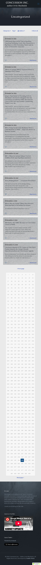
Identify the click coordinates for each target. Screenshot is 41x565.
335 (29, 410)
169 (8, 344)
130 (12, 327)
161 (8, 341)
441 (8, 457)
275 (15, 387)
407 (29, 440)
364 (19, 424)
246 (26, 374)
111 (29, 318)
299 (15, 397)
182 (26, 347)
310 (26, 400)
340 (19, 414)
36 (18, 288)
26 (11, 284)
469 (22, 467)
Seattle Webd (30, 558)
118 (26, 321)
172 (19, 344)
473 (8, 470)
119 (29, 321)
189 (22, 351)
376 (33, 427)
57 (8, 298)
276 (19, 387)
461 (22, 463)
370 (12, 427)
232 (33, 367)
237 (22, 371)
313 (8, 404)
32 (33, 284)
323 (15, 407)
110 (26, 318)
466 (12, 467)
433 (8, 453)
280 (33, 387)
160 (33, 337)
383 (29, 430)
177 (8, 347)
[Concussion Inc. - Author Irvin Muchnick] (20, 4)
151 (29, 334)
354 (12, 420)
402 (12, 440)
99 (15, 314)
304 (33, 397)
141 (22, 331)
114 (12, 321)
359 (29, 420)
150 (26, 334)
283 (15, 390)
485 (26, 473)
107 (15, 318)
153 (8, 337)
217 (8, 364)
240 (33, 371)
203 (15, 357)
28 (18, 284)
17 (8, 281)
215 (29, 361)
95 (29, 311)
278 (26, 387)
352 (33, 417)
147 (15, 334)
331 (15, 410)
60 (19, 298)
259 (15, 381)
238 (26, 371)
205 (22, 357)
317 (22, 404)
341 (22, 414)
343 (29, 414)
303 (29, 397)
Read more (33, 60)
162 (12, 341)
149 (22, 334)
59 (15, 298)
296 (33, 394)
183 (29, 347)
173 (22, 344)
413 (22, 444)
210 (12, 361)
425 (8, 450)
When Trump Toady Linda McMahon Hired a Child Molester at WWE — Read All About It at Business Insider (20, 129)
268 (19, 384)
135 (29, 327)
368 (33, 424)
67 (15, 301)
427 (15, 450)
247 (29, 374)
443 (15, 457)
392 (33, 434)
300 (19, 397)
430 (26, 450)
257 (8, 381)
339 (15, 414)
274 (12, 387)
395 (15, 437)
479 (29, 470)
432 (33, 450)
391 (29, 434)
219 (15, 364)
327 (29, 407)
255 (29, 377)
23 (29, 281)
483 (19, 473)
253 (22, 377)
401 (8, 440)
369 (8, 427)
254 (26, 377)
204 (19, 357)
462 (26, 463)
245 (22, 374)
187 (15, 351)
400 (33, 437)
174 (26, 344)
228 (19, 367)
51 (15, 294)
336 (33, 410)
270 (26, 384)
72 (33, 301)
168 (33, 341)
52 (18, 294)
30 (26, 284)
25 (8, 284)
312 (33, 400)
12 (18, 278)
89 (8, 311)
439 (29, 453)
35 (15, 288)
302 (26, 397)
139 (15, 331)
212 (19, 361)
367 (29, 424)
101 (22, 314)
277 (22, 387)
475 (15, 470)
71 (29, 301)
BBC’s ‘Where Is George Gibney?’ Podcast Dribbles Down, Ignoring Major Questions (18, 157)
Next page (20, 477)
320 (33, 404)
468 (19, 467)
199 (29, 354)
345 (8, 417)
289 (8, 394)
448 (33, 457)
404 (19, 440)
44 (19, 291)
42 (11, 291)
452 (19, 460)
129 (8, 327)
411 (15, 444)
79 (29, 304)
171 (15, 344)
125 (22, 324)
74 (11, 304)
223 (29, 364)
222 (26, 364)
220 (19, 364)
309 (22, 400)
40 (33, 288)
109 (22, 318)
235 (15, 371)
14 (25, 278)
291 (15, 394)
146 (12, 334)
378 (12, 430)
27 (15, 284)
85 (22, 308)
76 (19, 304)
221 (22, 364)
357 (22, 420)
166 (26, 341)
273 (8, 387)
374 (26, 427)
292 (19, 394)
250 (12, 377)
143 (29, 331)
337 (8, 414)
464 (33, 463)
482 (15, 473)
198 (26, 354)
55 (29, 294)
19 (15, 281)
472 (33, 467)
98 (11, 314)
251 (15, 377)
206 (26, 357)
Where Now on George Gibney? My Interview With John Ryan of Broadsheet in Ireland (19, 204)
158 (26, 337)
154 (12, 337)
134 (26, 327)
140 (19, 331)
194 (12, 354)
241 (8, 374)
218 (12, 364)
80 (33, 304)
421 (22, 447)
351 (29, 417)
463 (29, 463)
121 (8, 324)
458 (12, 463)
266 (12, 384)
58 (11, 298)
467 (15, 467)
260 (19, 381)
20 (18, 281)
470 (26, 467)
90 (11, 311)
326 (26, 407)
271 (29, 384)
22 (26, 281)
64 (33, 298)
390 (26, 434)
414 (26, 444)
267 (15, 384)
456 (33, 460)
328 (33, 407)
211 (15, 361)
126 (26, 324)
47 (29, 291)
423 (29, 447)
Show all (35, 31)
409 (8, 444)
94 (26, 311)
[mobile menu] (38, 3)
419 (15, 447)
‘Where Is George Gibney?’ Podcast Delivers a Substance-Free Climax (19, 70)
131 (15, 327)
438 (26, 453)
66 (11, 301)
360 (33, 420)
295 (29, 394)
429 (22, 450)
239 (29, 371)
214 (26, 361)
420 (19, 447)
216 (33, 361)
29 (22, 284)
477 (22, 470)
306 (12, 400)
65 (8, 301)
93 (22, 311)
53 (22, 294)
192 (33, 351)
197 (22, 354)
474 (12, 470)
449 (8, 460)
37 (22, 288)
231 (29, 367)
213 (22, 361)
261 (22, 381)
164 (19, 341)
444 (19, 457)
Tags (13, 31)
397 (22, 437)
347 (15, 417)
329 (8, 410)
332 (19, 410)
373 (22, 427)
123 (15, 324)
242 (12, 374)
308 (19, 400)
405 (22, 440)
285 (22, 390)
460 (19, 463)
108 (19, 318)
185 (8, 351)
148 (19, 334)
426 (12, 450)
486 (29, 473)
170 (12, 344)
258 (12, 381)
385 (8, 434)
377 (8, 430)
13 (22, 278)
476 (19, 470)
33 (8, 288)
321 (8, 407)
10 (11, 278)
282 (12, 390)
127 (29, 324)
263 (29, 381)
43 (15, 291)
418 (12, 447)
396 (19, 437)
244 (19, 374)
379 (15, 430)
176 (33, 344)
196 (19, 354)
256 (33, 377)
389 (22, 434)
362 (12, 424)
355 (15, 420)
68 (19, 301)
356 (19, 420)
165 (22, 341)
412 (19, 444)
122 (12, 324)
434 (12, 453)
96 (33, 311)
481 (12, 473)
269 (22, 384)
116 (19, 321)
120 (33, 321)
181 (22, 347)
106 (12, 318)
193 (8, 354)
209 (8, 361)
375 (29, 427)
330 (12, 410)
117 (22, 321)
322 (12, 407)
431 (29, 450)
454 (26, 460)
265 (8, 384)
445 (22, 457)
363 (15, 424)
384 (33, 430)
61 (22, 298)
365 (22, 424)
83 (15, 308)
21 (22, 281)
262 (26, 381)
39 (29, 288)
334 (26, 410)
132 (19, 327)
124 (19, 324)
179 (15, 347)
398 (26, 437)
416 (33, 444)
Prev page (21, 268)
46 (26, 291)
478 (26, 470)
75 (15, 304)
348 (19, 417)
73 (8, 304)
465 (8, 467)
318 (26, 404)
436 (19, 453)
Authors (21, 31)
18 (11, 281)
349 (22, 417)
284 (19, 390)
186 (12, 351)
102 (26, 314)
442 (12, 457)
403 (15, 440)
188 (19, 351)
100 (19, 314)
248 (33, 374)
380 (19, 430)
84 (19, 308)
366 (26, 424)
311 (29, 400)
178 (12, 347)
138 (12, 331)
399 (29, 437)
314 (12, 404)
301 (22, 397)
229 (22, 367)
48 (33, 291)
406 (26, 440)
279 (29, 387)
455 (29, 460)
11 (15, 278)
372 (19, 427)
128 (33, 324)
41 (8, 291)
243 (15, 374)
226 (12, 367)
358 (26, 420)
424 (33, 447)
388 (19, 434)
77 (22, 304)
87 (29, 308)
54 (26, 294)
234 (12, 371)
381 (22, 430)
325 (22, 407)
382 (26, 430)
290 (12, 394)
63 (29, 298)
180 (19, 347)
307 (15, 400)
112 (33, 318)
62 (26, 298)
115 (15, 321)
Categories (6, 31)
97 (8, 314)
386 (12, 434)
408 (33, 440)
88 (33, 308)
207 (29, 357)
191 (29, 351)
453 (22, 460)
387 (15, 434)
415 (29, 444)
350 (26, 417)
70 (26, 301)
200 (33, 354)
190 (26, 351)
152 (33, 334)
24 (33, 281)
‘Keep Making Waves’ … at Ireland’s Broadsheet (20, 180)
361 (8, 424)
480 (33, 470)
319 (29, 404)
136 (33, 327)
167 (29, 341)
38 (26, 288)
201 (8, 357)
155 (15, 337)
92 (18, 311)
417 (8, 447)
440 (33, 453)
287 (29, 390)
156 (19, 337)
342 (26, 414)
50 (11, 294)
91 (15, 311)
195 (15, 354)
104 (33, 314)
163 (15, 341)
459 (15, 463)
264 (33, 381)
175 (29, 344)
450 (12, 460)
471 (29, 467)
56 (33, 294)
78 (26, 304)
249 (8, 377)
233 (8, 371)
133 (22, 327)
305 (8, 400)
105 (8, 318)
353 (8, 420)
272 (33, 384)
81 (8, 308)
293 (22, 394)
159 (29, 337)
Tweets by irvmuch (10, 541)
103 (29, 314)
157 (22, 337)
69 (22, 301)
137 (8, 331)
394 (12, 437)
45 (22, 291)
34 (11, 288)
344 (33, 414)
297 (8, 397)
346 (12, 417)
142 (26, 331)
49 (8, 294)
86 (26, 308)
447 (29, 457)
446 (26, 457)
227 (15, 367)
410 (12, 444)
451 (15, 460)
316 (19, 404)
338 (12, 414)
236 (19, 371)
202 (12, 357)
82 (11, 308)
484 (22, 473)
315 (15, 404)
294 (26, 394)
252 (19, 377)
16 (32, 278)
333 (22, 410)
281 (8, 390)
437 (22, 453)
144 (33, 331)
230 (26, 367)
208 (33, 357)
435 (15, 453)
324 (19, 407)
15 (29, 278)
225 (8, 367)
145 (8, 334)
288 (33, 390)
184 (33, 347)
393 (8, 437)
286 (26, 390)
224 (33, 364)
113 (8, 321)
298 (12, 397)
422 (26, 447)
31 (29, 284)
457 (8, 463)
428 (19, 450)
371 (15, 427)
